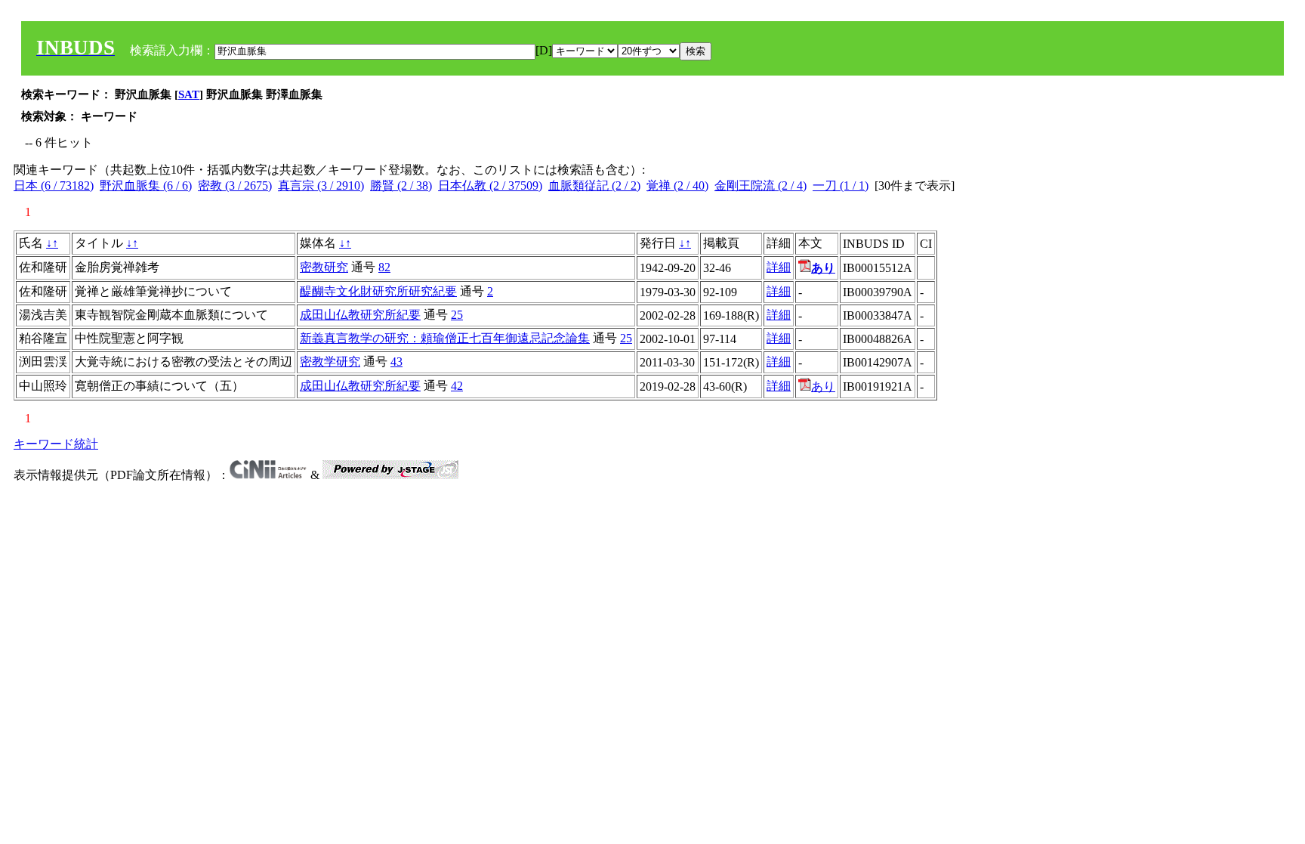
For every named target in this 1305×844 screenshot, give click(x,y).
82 (384, 267)
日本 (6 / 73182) (54, 185)
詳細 (779, 267)
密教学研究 (330, 361)
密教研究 (324, 267)
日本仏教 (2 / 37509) (490, 185)
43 (396, 361)
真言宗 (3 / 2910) (321, 185)
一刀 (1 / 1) (840, 185)
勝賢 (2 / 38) (401, 185)
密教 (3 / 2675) (235, 185)
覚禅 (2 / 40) (677, 185)
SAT (188, 94)
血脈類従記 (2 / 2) (594, 185)
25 (457, 314)
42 (457, 385)
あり (823, 386)
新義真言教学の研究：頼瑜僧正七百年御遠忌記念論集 (445, 338)
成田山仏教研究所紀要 (360, 314)
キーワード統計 (56, 443)
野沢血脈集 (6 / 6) (146, 185)
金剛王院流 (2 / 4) (760, 185)
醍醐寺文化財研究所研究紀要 (378, 291)
